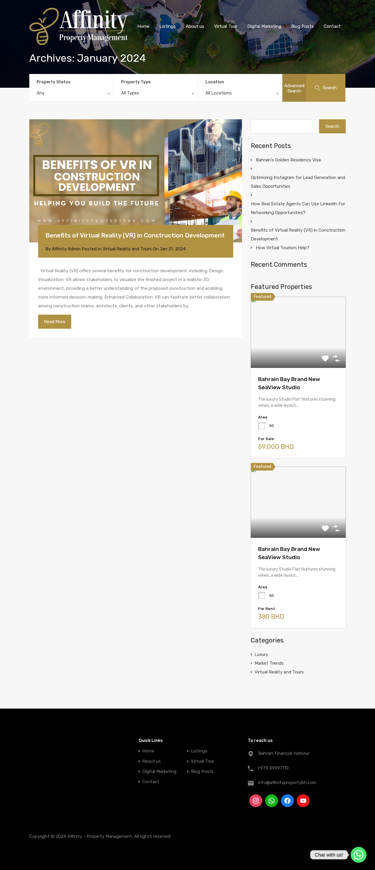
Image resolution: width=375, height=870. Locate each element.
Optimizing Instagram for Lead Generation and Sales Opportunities (298, 182)
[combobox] (71, 94)
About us (195, 26)
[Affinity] (78, 42)
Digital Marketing (264, 26)
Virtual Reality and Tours (127, 248)
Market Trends (269, 663)
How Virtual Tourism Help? (282, 247)
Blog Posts (302, 26)
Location (214, 82)
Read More (54, 321)
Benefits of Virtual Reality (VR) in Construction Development (135, 235)
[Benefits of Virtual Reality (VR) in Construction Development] (135, 181)
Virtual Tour (225, 26)
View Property (298, 353)
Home (143, 26)
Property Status (54, 82)
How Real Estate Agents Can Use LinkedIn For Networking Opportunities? (298, 208)
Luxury (261, 654)
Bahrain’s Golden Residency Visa (288, 160)
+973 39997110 (273, 768)
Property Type (136, 82)
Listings (167, 26)
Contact (332, 26)
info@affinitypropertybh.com (287, 782)
